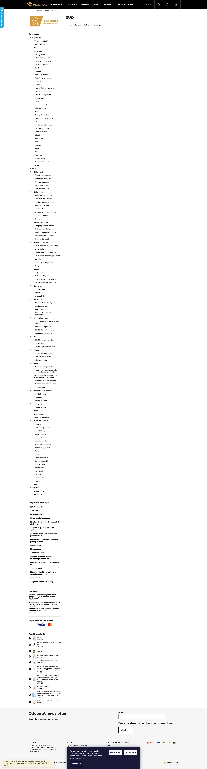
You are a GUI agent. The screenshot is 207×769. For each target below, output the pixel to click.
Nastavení (76, 763)
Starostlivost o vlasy (41, 222)
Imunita (38, 81)
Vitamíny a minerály (42, 58)
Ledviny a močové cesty (44, 125)
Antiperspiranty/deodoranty (45, 212)
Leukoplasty (39, 209)
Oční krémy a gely (42, 189)
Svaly (37, 152)
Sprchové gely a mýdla (43, 195)
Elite (35, 48)
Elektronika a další (41, 421)
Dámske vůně (40, 289)
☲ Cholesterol (36, 511)
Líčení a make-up (41, 242)
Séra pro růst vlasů (42, 239)
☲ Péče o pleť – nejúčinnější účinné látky (44, 563)
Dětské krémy (40, 343)
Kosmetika (38, 495)
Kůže (36, 122)
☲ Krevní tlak (35, 545)
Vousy (36, 350)
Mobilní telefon (40, 478)
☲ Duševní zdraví (37, 514)
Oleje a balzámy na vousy (44, 353)
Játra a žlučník (40, 138)
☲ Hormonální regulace (40, 518)
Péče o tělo (38, 192)
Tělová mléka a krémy (43, 199)
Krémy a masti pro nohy (44, 367)
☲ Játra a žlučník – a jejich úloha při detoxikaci (43, 535)
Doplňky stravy (39, 491)
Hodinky (38, 481)
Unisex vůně (39, 296)
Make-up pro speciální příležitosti (47, 256)
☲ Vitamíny (35, 578)
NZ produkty (36, 38)
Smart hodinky (40, 434)
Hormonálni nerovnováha (44, 88)
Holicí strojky (39, 471)
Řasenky (38, 259)
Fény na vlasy (40, 431)
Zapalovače (39, 468)
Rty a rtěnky (39, 249)
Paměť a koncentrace (43, 78)
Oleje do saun (40, 387)
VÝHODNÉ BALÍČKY (41, 41)
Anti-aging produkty (42, 182)
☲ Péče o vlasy (36, 568)
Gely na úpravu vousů (43, 357)
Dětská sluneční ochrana (44, 330)
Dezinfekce (38, 414)
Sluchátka (38, 437)
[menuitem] (57, 4)
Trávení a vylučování (43, 61)
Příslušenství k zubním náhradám (43, 314)
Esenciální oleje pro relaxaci (45, 380)
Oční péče (38, 404)
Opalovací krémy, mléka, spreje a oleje (47, 322)
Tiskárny (38, 424)
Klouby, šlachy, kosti (42, 115)
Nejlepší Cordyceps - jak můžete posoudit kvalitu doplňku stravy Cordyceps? (42, 596)
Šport (37, 68)
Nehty (36, 269)
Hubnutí (38, 85)
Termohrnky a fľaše (42, 427)
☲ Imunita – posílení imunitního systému (43, 529)
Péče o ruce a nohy (42, 205)
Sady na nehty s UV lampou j (46, 276)
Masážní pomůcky (42, 441)
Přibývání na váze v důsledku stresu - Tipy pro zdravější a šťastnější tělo (44, 603)
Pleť (36, 142)
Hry (35, 484)
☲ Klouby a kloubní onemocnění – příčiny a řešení (44, 540)
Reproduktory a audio (43, 447)
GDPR (108, 745)
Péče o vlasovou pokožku (44, 236)
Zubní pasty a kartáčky (43, 303)
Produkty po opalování (43, 326)
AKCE (34, 169)
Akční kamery (40, 464)
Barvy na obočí (40, 266)
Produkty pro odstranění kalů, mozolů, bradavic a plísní (46, 371)
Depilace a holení (41, 215)
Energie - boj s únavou (43, 91)
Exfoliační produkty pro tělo (45, 202)
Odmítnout (115, 752)
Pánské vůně (39, 293)
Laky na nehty (40, 272)
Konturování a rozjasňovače (45, 252)
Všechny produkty (42, 105)
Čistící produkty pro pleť (44, 175)
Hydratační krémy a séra (44, 179)
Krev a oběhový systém (44, 118)
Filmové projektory (42, 458)
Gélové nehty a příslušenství (45, 279)
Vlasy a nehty (40, 158)
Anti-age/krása (40, 44)
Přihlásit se (125, 730)
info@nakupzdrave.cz (78, 746)
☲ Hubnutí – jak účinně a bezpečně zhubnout (44, 523)
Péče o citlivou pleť (42, 185)
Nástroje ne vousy (41, 360)
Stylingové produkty (42, 229)
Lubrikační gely (40, 394)
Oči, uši (37, 135)
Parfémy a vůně (40, 286)
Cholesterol (39, 98)
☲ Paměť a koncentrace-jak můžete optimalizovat (41, 558)
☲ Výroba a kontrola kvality (41, 582)
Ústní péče (38, 299)
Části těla (38, 51)
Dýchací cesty (40, 108)
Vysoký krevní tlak (41, 54)
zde (84, 758)
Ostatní (38, 474)
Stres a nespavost (41, 65)
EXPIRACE (35, 488)
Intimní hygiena (41, 401)
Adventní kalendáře (41, 417)
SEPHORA (35, 165)
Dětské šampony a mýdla (44, 340)
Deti (35, 336)
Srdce (37, 148)
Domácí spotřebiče (42, 461)
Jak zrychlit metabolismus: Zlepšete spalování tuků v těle (44, 609)
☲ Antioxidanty (36, 507)
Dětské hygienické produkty (45, 347)
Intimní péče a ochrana (43, 391)
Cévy (37, 101)
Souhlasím (131, 752)
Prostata (38, 145)
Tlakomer (38, 451)
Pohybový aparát (41, 75)
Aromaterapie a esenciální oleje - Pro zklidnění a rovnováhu (47, 376)
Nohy (36, 363)
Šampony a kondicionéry (44, 225)
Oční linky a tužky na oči (44, 262)
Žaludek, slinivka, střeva (43, 162)
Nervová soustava (41, 132)
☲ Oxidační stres (37, 553)
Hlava (37, 111)
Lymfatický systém (42, 128)
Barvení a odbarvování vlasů (45, 232)
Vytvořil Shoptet (172, 762)
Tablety (38, 454)
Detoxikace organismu (43, 95)
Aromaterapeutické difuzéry (45, 384)
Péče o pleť (38, 172)
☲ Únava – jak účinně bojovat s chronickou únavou (43, 573)
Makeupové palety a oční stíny (46, 246)
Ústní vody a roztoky (42, 306)
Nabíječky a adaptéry (43, 444)
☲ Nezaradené (36, 549)
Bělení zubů (39, 309)
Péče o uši (38, 411)
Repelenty (38, 219)
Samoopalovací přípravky (44, 333)
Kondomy (38, 397)
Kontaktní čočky (41, 407)
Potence (38, 71)
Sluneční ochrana (41, 318)
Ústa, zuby (39, 155)
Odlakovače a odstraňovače (45, 283)
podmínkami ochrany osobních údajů (158, 723)
